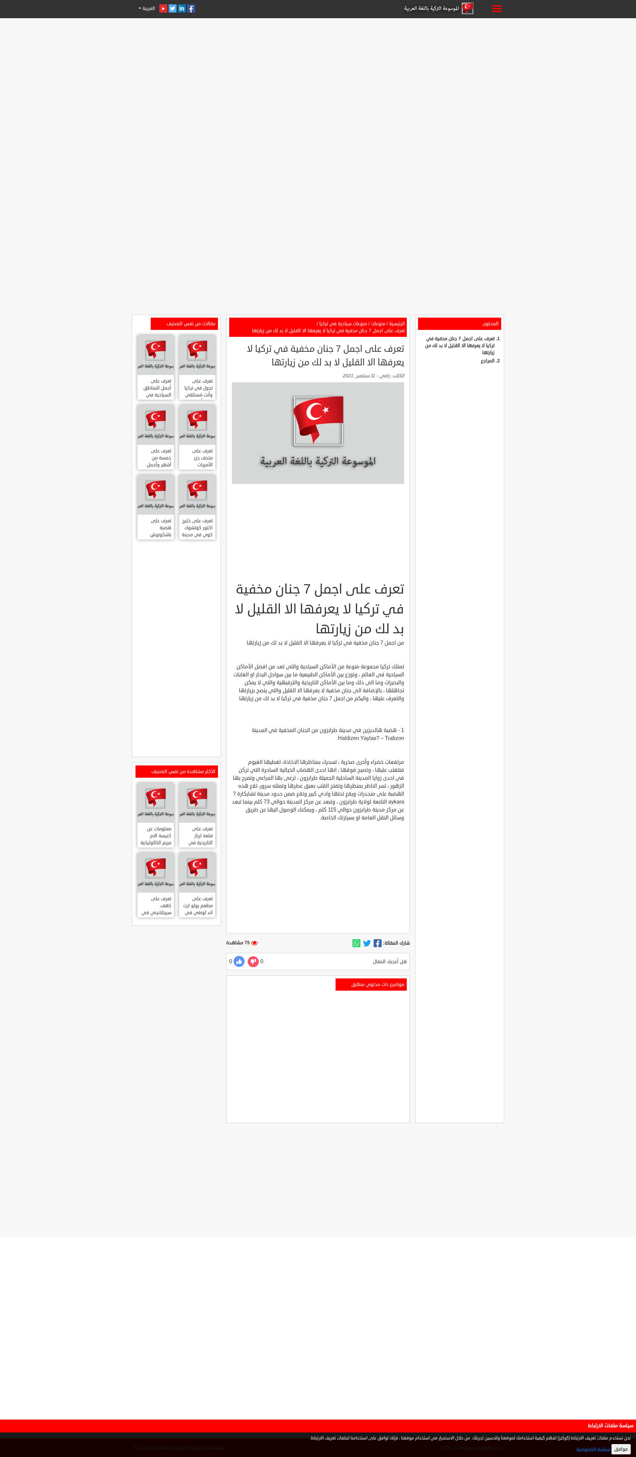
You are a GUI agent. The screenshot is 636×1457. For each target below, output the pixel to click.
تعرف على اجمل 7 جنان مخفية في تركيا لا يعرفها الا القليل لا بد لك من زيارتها (460, 346)
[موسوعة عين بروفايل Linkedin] (182, 8)
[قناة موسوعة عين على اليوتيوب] (163, 8)
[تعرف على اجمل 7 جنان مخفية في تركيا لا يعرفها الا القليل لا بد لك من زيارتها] (378, 943)
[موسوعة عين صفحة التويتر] (173, 8)
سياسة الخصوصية (593, 1449)
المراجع (488, 361)
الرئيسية (397, 324)
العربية (148, 8)
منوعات (378, 324)
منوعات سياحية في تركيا (343, 324)
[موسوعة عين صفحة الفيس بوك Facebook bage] (191, 8)
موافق (621, 1449)
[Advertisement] (318, 67)
